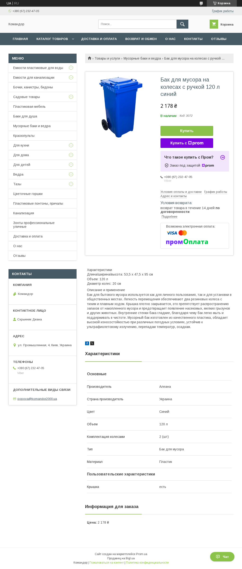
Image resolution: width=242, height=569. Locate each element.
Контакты (193, 39)
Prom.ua (141, 554)
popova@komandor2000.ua (37, 399)
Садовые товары (26, 97)
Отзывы (218, 39)
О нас (170, 39)
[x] (92, 344)
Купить (187, 131)
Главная (20, 39)
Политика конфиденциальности (147, 562)
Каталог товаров (52, 39)
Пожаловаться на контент (106, 562)
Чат (226, 557)
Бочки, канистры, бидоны (33, 87)
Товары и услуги (107, 58)
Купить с (178, 143)
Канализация (23, 213)
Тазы (17, 184)
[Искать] (182, 24)
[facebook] (87, 344)
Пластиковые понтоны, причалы (38, 203)
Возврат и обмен (141, 39)
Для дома (21, 155)
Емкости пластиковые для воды (38, 68)
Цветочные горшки (28, 194)
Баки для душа (25, 116)
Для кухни (21, 145)
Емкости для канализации (33, 77)
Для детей (21, 165)
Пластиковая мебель (29, 106)
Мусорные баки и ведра (142, 58)
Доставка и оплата (99, 39)
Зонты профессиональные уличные (34, 224)
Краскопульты (24, 136)
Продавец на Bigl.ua (121, 558)
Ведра (18, 174)
